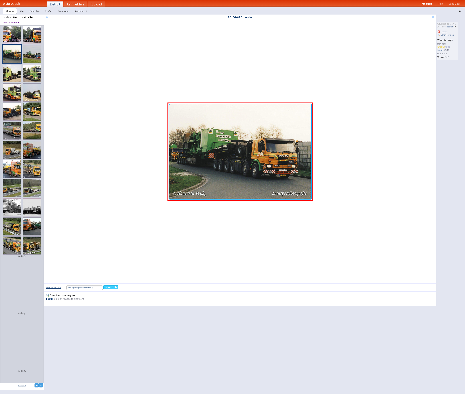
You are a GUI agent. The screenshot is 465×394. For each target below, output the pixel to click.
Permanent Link (53, 287)
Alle (22, 11)
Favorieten (63, 11)
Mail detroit (81, 11)
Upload (96, 4)
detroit (450, 26)
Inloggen (426, 3)
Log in (440, 50)
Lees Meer (454, 3)
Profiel (48, 11)
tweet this (110, 287)
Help (440, 3)
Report (443, 31)
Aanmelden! (75, 4)
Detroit (55, 4)
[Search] (460, 11)
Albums (10, 11)
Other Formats (447, 34)
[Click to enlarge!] (240, 151)
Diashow (22, 385)
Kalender (34, 11)
